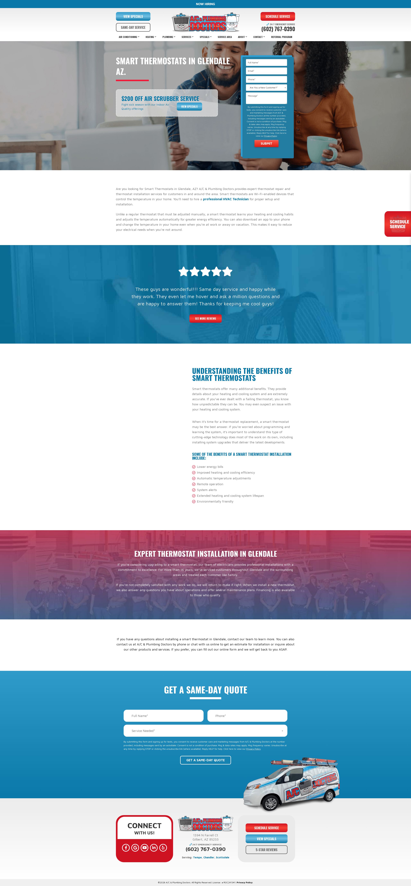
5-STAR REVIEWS (266, 849)
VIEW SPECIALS (133, 16)
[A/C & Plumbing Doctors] (205, 22)
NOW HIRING (205, 4)
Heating (150, 37)
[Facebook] (126, 848)
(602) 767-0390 (278, 29)
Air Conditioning (128, 37)
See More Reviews (205, 318)
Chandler (208, 857)
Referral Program (281, 37)
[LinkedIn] (154, 848)
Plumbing (167, 37)
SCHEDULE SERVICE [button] (266, 827)
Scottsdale (222, 857)
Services (186, 37)
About (241, 37)
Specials (204, 37)
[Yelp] (163, 848)
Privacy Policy (270, 136)
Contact (258, 37)
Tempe (197, 857)
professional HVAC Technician (226, 199)
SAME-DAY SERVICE (133, 27)
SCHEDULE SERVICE (278, 16)
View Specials (189, 106)
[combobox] (266, 87)
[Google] (135, 848)
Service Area (225, 37)
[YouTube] (144, 848)
